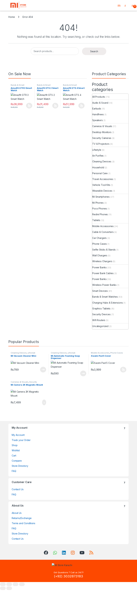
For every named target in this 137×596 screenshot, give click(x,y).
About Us (17, 512)
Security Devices (101, 314)
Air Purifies (98, 155)
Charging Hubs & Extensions (107, 302)
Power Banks (99, 267)
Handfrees (98, 114)
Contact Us (18, 489)
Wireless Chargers (102, 261)
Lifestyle (96, 149)
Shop (14, 445)
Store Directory (20, 465)
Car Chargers (99, 238)
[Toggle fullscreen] (9, 584)
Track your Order (21, 440)
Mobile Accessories (102, 226)
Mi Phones (98, 202)
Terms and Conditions (23, 523)
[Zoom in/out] (3, 584)
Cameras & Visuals (102, 126)
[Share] (15, 584)
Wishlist (16, 450)
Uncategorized (100, 326)
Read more (43, 369)
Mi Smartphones (101, 196)
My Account (18, 434)
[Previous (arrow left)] (3, 588)
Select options (28, 105)
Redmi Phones (100, 214)
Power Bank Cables (103, 273)
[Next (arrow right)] (9, 588)
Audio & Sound (100, 102)
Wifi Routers (98, 320)
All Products (98, 96)
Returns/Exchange (22, 518)
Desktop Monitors (101, 132)
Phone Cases (99, 243)
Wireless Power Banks (104, 284)
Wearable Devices (102, 190)
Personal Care (100, 173)
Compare (17, 460)
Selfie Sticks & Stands (104, 249)
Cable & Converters (102, 232)
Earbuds (96, 108)
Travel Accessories (102, 179)
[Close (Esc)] (22, 584)
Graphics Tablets (101, 308)
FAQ (14, 471)
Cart (14, 455)
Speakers (97, 120)
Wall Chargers (99, 255)
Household (98, 167)
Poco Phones (99, 208)
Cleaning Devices (101, 161)
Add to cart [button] (44, 402)
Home (11, 16)
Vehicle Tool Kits (101, 184)
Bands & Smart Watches (17, 86)
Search (119, 5)
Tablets (96, 220)
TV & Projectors (100, 143)
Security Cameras (101, 138)
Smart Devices (100, 290)
